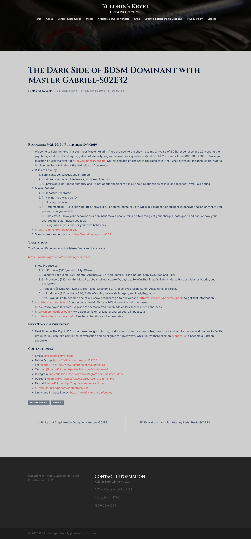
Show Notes (116, 91)
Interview (87, 91)
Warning (57, 402)
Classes (212, 18)
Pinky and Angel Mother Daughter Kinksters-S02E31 (75, 422)
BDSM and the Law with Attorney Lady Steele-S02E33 (175, 422)
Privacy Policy (195, 18)
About (49, 18)
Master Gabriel (39, 402)
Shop (137, 18)
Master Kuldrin (42, 91)
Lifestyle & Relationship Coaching (163, 18)
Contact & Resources (69, 18)
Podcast (101, 91)
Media (89, 18)
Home (38, 18)
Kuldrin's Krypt (125, 6)
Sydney (91, 533)
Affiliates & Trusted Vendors (113, 18)
